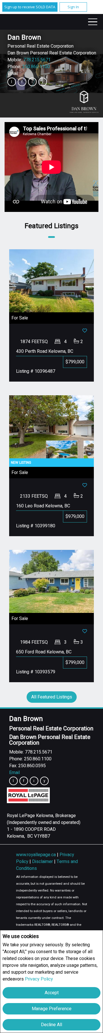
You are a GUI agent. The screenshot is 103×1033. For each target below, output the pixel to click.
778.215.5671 (37, 59)
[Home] (84, 102)
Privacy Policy (39, 979)
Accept (52, 992)
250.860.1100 (36, 66)
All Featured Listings (51, 697)
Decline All (51, 1024)
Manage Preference (52, 1008)
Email (12, 73)
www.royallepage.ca (36, 854)
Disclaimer (43, 861)
